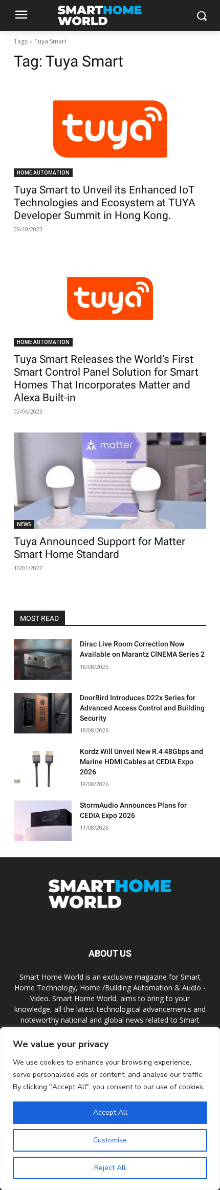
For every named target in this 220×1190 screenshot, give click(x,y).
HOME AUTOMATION (43, 172)
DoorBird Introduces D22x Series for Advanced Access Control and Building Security (142, 708)
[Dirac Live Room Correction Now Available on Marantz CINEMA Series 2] (43, 659)
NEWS (24, 524)
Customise (110, 1140)
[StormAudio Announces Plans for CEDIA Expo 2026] (43, 820)
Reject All (110, 1168)
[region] (110, 1108)
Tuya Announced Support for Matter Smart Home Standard (99, 547)
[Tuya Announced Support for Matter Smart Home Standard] (110, 480)
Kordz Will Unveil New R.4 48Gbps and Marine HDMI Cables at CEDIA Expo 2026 (141, 761)
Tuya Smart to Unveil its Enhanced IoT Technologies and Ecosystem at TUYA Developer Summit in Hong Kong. (104, 203)
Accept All (110, 1112)
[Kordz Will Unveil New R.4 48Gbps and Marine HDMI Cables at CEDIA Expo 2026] (43, 767)
